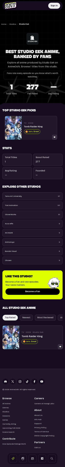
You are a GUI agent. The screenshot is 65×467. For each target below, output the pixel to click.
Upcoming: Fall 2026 (11, 428)
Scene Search (8, 432)
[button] (13, 458)
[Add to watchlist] (54, 137)
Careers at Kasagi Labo (44, 404)
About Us (38, 415)
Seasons (6, 416)
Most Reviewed (45, 317)
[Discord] (5, 382)
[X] (13, 382)
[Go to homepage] (11, 5)
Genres (5, 408)
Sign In (54, 5)
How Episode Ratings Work (14, 444)
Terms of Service (41, 432)
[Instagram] (20, 382)
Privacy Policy (40, 428)
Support (38, 423)
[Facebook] (34, 382)
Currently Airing (9, 424)
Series (5, 420)
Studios (12, 24)
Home (3, 24)
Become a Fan (32, 291)
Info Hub (38, 419)
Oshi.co (37, 447)
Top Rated (10, 317)
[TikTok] (27, 382)
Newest (26, 317)
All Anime (6, 404)
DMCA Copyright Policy (44, 436)
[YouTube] (42, 382)
